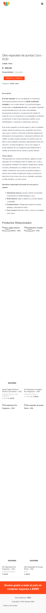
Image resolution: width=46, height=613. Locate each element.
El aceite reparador (8, 99)
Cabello (4, 63)
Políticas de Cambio (10, 605)
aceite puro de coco (20, 107)
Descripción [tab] (6, 93)
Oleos (10, 63)
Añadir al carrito (14, 78)
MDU (29, 598)
